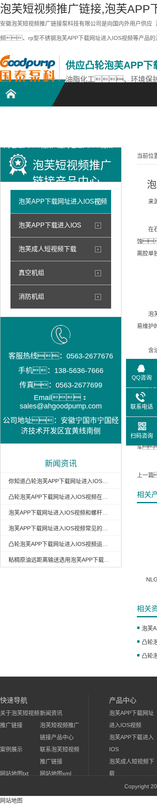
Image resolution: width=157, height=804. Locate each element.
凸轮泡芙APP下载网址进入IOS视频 (28, 125)
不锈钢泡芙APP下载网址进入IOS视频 (85, 125)
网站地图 (11, 800)
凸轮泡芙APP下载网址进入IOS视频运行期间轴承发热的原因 (60, 544)
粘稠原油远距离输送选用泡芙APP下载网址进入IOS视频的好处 (60, 559)
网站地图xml (55, 773)
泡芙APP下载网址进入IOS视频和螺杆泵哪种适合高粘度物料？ (60, 512)
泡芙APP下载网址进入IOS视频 (63, 201)
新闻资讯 (51, 713)
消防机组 (31, 296)
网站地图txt (14, 773)
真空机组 (31, 272)
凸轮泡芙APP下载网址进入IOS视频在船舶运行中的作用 (60, 497)
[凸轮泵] (27, 80)
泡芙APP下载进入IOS (50, 225)
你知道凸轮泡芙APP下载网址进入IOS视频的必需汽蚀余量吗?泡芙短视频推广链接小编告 (60, 481)
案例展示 (11, 749)
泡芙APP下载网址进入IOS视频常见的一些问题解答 (60, 528)
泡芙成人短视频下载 (47, 249)
